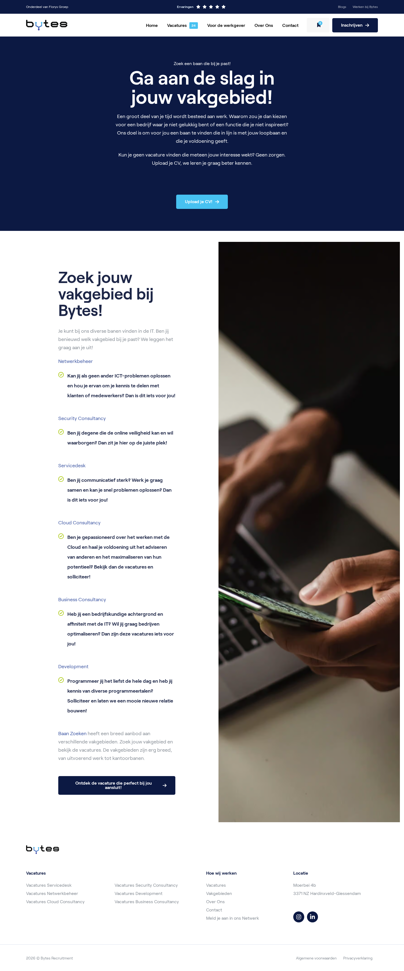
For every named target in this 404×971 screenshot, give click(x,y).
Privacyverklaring (357, 958)
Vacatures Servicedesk (48, 885)
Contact (290, 25)
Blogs (342, 7)
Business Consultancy (82, 599)
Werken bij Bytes (365, 7)
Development (74, 666)
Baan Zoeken (72, 733)
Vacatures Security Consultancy (146, 885)
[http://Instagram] (298, 916)
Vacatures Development (138, 893)
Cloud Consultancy (79, 522)
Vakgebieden (219, 893)
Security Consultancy (82, 418)
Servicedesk (71, 465)
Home (152, 25)
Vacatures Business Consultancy (147, 901)
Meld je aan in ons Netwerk (232, 918)
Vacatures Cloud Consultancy (55, 901)
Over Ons (263, 25)
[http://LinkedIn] (312, 916)
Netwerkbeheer (75, 361)
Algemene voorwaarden (316, 958)
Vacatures (177, 25)
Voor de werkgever (226, 25)
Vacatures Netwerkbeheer (52, 893)
